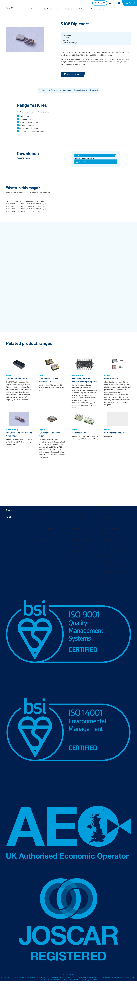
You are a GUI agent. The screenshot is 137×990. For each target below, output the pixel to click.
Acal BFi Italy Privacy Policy (113, 539)
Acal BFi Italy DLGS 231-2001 (114, 572)
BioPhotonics (76, 517)
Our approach (43, 523)
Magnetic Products (78, 550)
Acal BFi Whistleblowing (112, 567)
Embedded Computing (79, 523)
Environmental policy (111, 517)
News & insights (44, 539)
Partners (42, 534)
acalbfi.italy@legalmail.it (88, 980)
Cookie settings (109, 578)
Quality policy (109, 523)
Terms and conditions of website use (117, 545)
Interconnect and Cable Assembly (83, 539)
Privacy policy (109, 534)
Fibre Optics (75, 528)
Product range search (46, 528)
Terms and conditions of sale (114, 550)
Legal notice (108, 556)
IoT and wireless (77, 545)
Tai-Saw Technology (70, 43)
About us (42, 517)
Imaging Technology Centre (81, 534)
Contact (41, 545)
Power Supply (76, 556)
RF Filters (66, 37)
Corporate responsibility (112, 528)
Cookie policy (109, 561)
